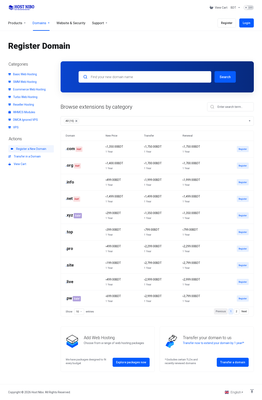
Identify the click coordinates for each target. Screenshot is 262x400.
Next (244, 311)
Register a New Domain (30, 148)
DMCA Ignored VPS (25, 119)
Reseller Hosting (23, 104)
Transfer (149, 135)
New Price (111, 135)
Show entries (80, 311)
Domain (70, 135)
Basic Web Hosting (24, 74)
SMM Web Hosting (24, 81)
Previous (221, 311)
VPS (15, 127)
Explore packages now (131, 362)
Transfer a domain (232, 362)
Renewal (188, 135)
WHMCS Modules (23, 112)
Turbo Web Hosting (24, 97)
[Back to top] (252, 391)
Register (243, 149)
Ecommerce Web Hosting (29, 89)
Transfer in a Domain (26, 156)
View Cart (19, 164)
